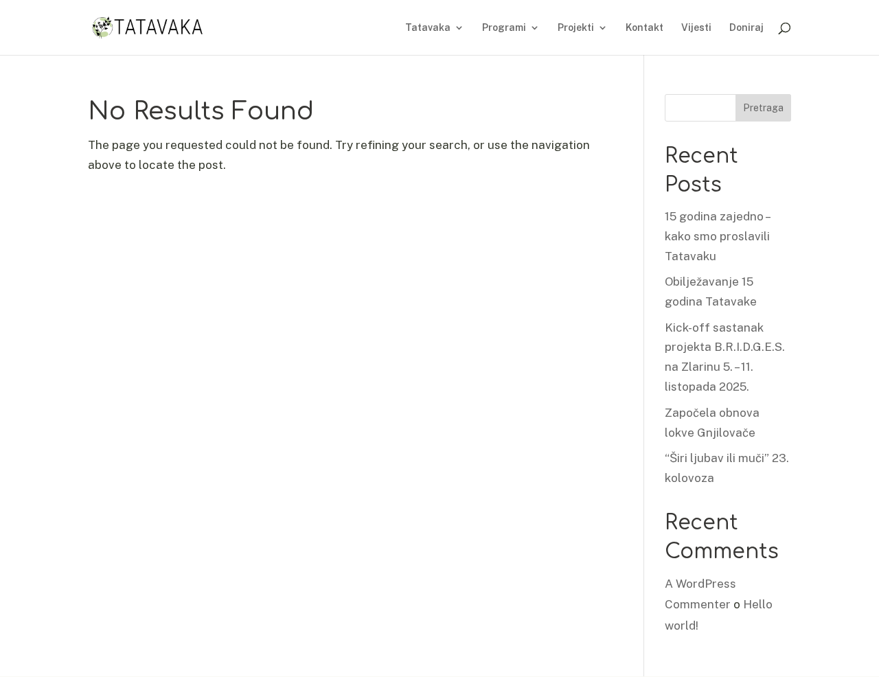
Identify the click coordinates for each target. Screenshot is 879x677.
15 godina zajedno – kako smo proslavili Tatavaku (717, 236)
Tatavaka (427, 28)
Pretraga (763, 107)
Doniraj (746, 28)
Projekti (576, 28)
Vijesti (696, 28)
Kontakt (644, 28)
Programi (504, 28)
